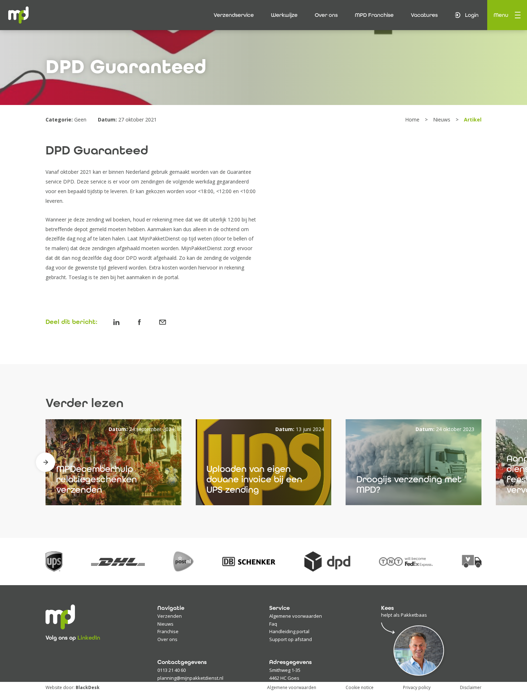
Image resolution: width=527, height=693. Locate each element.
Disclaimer (470, 687)
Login (472, 15)
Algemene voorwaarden (295, 616)
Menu (501, 15)
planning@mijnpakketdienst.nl (190, 678)
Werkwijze (284, 15)
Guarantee (239, 171)
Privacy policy (417, 687)
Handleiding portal (289, 631)
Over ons (326, 15)
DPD (68, 181)
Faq (273, 624)
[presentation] (45, 462)
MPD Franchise (374, 15)
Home (413, 119)
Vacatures (424, 15)
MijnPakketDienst (159, 238)
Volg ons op (73, 637)
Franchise (168, 631)
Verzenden (169, 616)
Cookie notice (360, 687)
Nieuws (442, 119)
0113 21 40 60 (171, 670)
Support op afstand (290, 639)
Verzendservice (234, 15)
